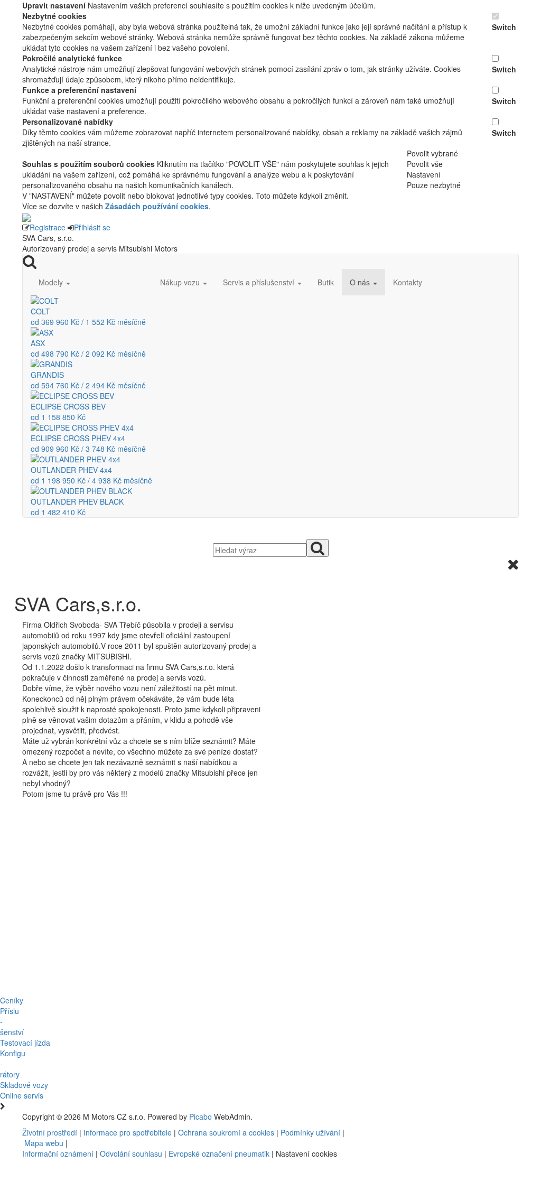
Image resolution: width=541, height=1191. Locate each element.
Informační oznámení (58, 1153)
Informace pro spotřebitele (128, 1132)
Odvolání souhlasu (131, 1153)
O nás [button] (361, 282)
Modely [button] (52, 282)
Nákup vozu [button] (181, 282)
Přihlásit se (92, 227)
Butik (326, 282)
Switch (504, 27)
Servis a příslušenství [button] (259, 282)
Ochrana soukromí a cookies (226, 1132)
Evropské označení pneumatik (219, 1153)
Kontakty (407, 282)
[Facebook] (365, 1116)
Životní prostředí (50, 1132)
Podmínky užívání (310, 1132)
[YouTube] (369, 1116)
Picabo (200, 1116)
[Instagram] (373, 1116)
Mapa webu (43, 1143)
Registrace (48, 227)
